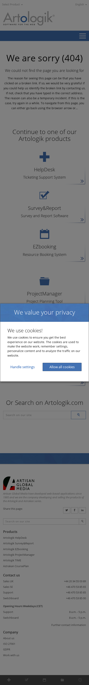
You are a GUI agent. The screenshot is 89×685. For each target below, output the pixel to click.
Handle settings (22, 367)
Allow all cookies (62, 367)
